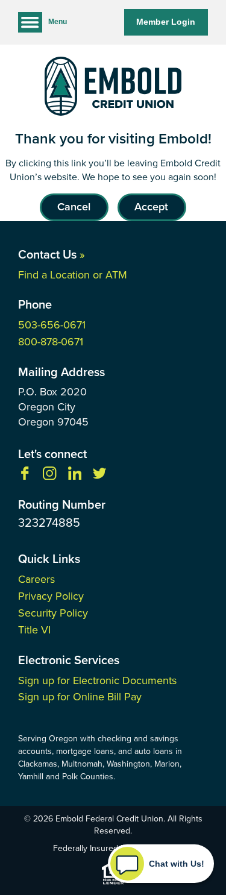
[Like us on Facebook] (24, 476)
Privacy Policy (51, 596)
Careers (36, 579)
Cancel (73, 207)
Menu (57, 21)
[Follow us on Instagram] (49, 476)
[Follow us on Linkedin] (74, 476)
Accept (151, 207)
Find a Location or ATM (72, 275)
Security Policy (53, 613)
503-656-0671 (52, 325)
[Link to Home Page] (113, 88)
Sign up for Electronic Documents (97, 680)
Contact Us (51, 254)
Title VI (34, 630)
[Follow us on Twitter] (99, 476)
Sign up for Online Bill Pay (80, 697)
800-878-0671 (50, 342)
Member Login (165, 22)
